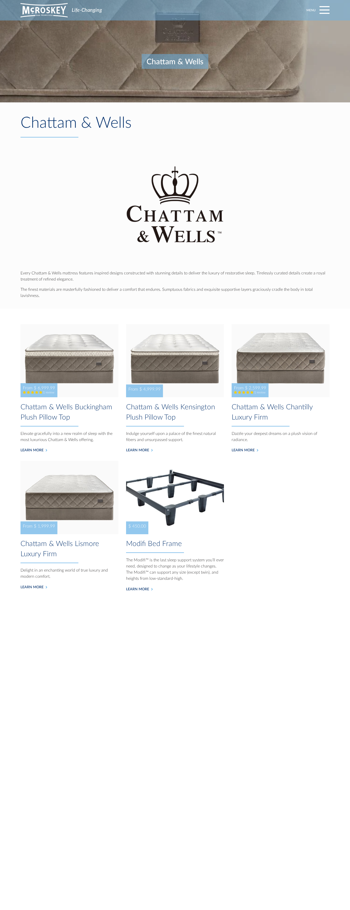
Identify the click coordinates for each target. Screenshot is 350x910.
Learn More (32, 450)
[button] (317, 10)
